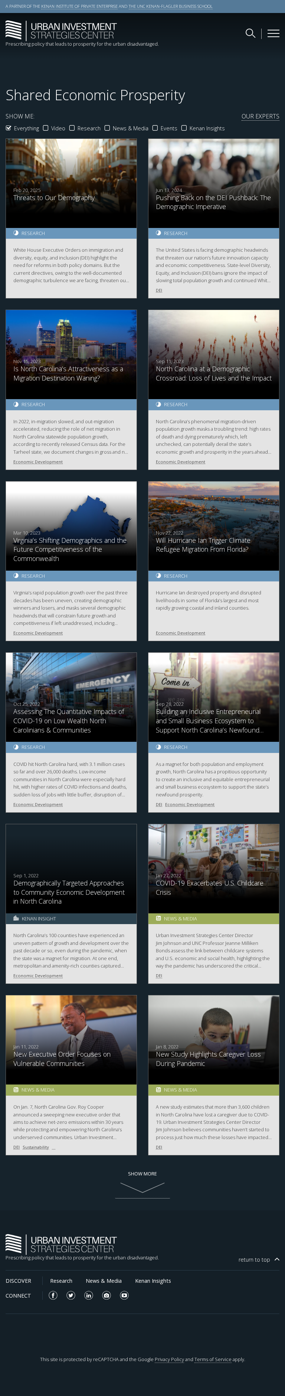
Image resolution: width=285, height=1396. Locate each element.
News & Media (130, 128)
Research (89, 128)
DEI (159, 290)
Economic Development (38, 461)
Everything (26, 128)
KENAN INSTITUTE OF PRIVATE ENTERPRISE (79, 6)
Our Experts (260, 116)
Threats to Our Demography (54, 197)
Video (58, 128)
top (254, 1259)
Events (169, 128)
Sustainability (36, 1147)
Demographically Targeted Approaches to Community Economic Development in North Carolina (69, 892)
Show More (142, 1173)
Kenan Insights (207, 128)
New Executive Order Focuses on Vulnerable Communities (62, 1059)
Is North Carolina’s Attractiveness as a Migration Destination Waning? (68, 373)
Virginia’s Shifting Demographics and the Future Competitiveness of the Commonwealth (70, 549)
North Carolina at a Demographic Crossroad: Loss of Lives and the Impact (214, 373)
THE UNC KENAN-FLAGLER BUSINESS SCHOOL (171, 6)
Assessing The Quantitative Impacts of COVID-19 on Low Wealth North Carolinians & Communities (68, 720)
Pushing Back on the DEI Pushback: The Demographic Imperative (213, 202)
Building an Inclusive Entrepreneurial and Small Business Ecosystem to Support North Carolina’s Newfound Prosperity (208, 725)
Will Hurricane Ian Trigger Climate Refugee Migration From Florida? (203, 545)
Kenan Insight (39, 918)
